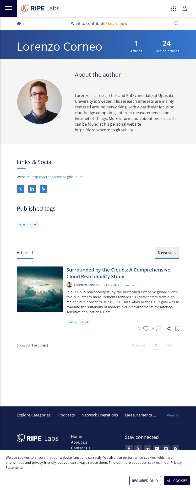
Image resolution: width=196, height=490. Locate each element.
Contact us (80, 448)
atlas (22, 224)
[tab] (25, 253)
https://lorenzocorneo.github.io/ (57, 177)
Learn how (117, 23)
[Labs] (19, 23)
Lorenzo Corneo (86, 284)
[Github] (166, 448)
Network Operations (100, 415)
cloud (34, 224)
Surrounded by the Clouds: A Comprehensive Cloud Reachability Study (118, 273)
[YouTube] (157, 448)
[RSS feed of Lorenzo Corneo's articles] (43, 189)
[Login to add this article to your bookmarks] (177, 328)
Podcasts (66, 415)
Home (76, 436)
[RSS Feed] (175, 448)
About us (79, 442)
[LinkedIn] (32, 189)
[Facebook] (129, 448)
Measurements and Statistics (151, 415)
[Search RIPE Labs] (176, 23)
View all (173, 415)
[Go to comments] (158, 328)
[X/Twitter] (20, 189)
